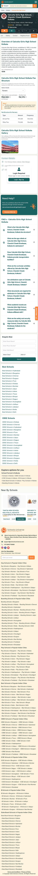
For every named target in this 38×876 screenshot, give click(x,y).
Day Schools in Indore (8, 574)
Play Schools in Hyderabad (25, 653)
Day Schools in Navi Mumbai (26, 593)
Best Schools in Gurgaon (10, 378)
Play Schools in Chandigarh (28, 675)
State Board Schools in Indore (10, 832)
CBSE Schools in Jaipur (10, 437)
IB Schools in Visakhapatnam (10, 807)
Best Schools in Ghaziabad (26, 716)
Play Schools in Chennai (9, 653)
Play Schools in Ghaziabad (26, 680)
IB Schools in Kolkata (23, 793)
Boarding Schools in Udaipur (10, 631)
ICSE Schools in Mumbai (27, 763)
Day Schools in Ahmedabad (10, 590)
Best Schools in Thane (9, 394)
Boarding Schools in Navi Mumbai (12, 639)
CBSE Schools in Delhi (10, 463)
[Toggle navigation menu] (36, 2)
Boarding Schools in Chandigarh (11, 634)
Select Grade (5, 88)
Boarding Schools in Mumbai (10, 610)
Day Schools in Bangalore (8, 566)
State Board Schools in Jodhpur (11, 842)
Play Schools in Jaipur (24, 661)
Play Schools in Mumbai (9, 656)
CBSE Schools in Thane (10, 443)
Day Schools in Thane (8, 582)
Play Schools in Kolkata (24, 651)
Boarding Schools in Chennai (28, 604)
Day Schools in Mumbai (9, 571)
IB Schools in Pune (21, 799)
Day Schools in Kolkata (24, 566)
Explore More (20, 519)
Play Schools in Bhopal (23, 667)
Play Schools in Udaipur (29, 672)
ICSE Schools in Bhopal (9, 776)
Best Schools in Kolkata (10, 383)
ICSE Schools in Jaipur (8, 771)
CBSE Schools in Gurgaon (11, 458)
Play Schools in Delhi (22, 669)
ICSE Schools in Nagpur (9, 768)
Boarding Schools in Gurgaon (10, 636)
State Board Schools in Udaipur (11, 856)
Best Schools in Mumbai (10, 386)
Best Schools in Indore (9, 391)
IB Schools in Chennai (8, 796)
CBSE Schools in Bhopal (10, 455)
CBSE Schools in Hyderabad (11, 427)
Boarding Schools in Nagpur (27, 612)
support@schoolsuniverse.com (14, 541)
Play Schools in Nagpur (23, 659)
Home (2, 10)
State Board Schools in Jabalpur (11, 837)
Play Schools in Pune (23, 656)
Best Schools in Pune (9, 381)
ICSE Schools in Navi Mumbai (27, 784)
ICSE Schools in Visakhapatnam (11, 779)
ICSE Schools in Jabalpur (25, 768)
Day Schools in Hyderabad (25, 569)
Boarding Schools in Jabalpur (10, 615)
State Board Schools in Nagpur (11, 834)
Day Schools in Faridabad (9, 595)
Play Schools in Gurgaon (9, 677)
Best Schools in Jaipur (9, 389)
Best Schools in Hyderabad (11, 371)
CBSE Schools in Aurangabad (12, 445)
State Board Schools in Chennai (11, 821)
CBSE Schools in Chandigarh (10, 749)
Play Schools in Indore (8, 659)
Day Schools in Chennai (9, 569)
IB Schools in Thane (8, 804)
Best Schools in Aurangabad (11, 402)
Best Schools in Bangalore (11, 373)
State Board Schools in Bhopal (11, 848)
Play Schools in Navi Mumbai (26, 677)
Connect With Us (9, 212)
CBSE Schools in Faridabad (10, 754)
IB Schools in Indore (8, 801)
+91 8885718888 (9, 544)
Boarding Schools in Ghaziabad (11, 644)
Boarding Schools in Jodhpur (10, 618)
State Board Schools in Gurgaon (11, 861)
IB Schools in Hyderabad (23, 796)
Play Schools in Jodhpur (9, 664)
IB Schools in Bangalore (8, 793)
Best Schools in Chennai (10, 376)
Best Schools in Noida (9, 409)
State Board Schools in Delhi (10, 850)
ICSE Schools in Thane (27, 774)
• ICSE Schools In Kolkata (9, 478)
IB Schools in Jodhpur (21, 801)
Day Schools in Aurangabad (25, 579)
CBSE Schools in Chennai (11, 424)
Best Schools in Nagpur (10, 399)
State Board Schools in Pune (10, 829)
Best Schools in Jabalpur (10, 407)
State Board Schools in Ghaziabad (12, 869)
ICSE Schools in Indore (23, 766)
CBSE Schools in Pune (10, 432)
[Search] (35, 6)
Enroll (31, 557)
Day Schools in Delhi (22, 585)
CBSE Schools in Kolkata (10, 422)
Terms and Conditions (13, 872)
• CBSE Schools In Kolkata (22, 476)
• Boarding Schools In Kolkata (10, 483)
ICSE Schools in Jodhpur (24, 771)
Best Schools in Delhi (9, 412)
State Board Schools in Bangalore (11, 815)
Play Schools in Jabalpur (9, 661)
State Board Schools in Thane (10, 845)
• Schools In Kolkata (7, 476)
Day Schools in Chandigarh (28, 590)
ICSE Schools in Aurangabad (10, 774)
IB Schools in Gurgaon (8, 809)
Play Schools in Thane (8, 667)
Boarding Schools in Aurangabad (11, 620)
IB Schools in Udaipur (26, 807)
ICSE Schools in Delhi (23, 776)
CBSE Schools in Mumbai (10, 435)
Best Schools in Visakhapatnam (11, 708)
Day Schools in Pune (23, 571)
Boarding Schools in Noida (9, 626)
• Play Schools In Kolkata (29, 481)
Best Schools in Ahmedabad (10, 710)
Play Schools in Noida (8, 669)
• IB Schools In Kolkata (24, 478)
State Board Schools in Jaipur (10, 840)
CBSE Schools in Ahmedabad (27, 746)
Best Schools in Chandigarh (28, 710)
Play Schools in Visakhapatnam (11, 672)
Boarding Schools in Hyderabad (11, 607)
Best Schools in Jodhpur (10, 404)
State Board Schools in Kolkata (11, 818)
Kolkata (8, 10)
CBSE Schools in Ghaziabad (28, 754)
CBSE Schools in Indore (10, 450)
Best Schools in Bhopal (10, 396)
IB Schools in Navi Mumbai (24, 809)
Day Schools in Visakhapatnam (11, 587)
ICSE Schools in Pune (8, 766)
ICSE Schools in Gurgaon (9, 784)
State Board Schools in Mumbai (11, 826)
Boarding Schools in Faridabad (11, 642)
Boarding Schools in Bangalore (10, 602)
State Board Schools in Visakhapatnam (13, 853)
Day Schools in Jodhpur (9, 579)
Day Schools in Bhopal (22, 582)
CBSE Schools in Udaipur (9, 746)
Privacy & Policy (26, 872)
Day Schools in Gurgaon (9, 593)
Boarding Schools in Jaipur (28, 615)
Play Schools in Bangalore (8, 651)
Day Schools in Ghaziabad (26, 595)
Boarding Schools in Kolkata (10, 604)
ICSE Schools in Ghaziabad (10, 787)
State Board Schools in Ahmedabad (12, 858)
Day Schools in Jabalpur (9, 577)
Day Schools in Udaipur (28, 587)
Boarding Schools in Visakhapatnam (12, 628)
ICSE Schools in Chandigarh (28, 782)
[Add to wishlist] (19, 30)
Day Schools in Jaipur (24, 577)
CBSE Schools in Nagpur (10, 440)
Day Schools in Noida (8, 585)
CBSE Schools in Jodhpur (10, 448)
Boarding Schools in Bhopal (27, 623)
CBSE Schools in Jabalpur (11, 453)
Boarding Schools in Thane (10, 623)
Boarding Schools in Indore (10, 612)
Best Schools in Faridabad (9, 716)
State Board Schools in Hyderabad (12, 823)
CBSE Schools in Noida (10, 461)
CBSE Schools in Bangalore (11, 430)
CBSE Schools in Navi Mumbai (11, 751)
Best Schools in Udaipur (29, 708)
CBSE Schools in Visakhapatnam (11, 743)
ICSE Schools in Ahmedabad (10, 782)
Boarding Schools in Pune (27, 610)
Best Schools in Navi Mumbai (26, 713)
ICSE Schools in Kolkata (25, 760)
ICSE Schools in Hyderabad (10, 763)
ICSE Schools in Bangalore (9, 760)
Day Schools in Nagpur (23, 574)
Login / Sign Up (19, 179)
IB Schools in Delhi (20, 804)
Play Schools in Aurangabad (26, 664)
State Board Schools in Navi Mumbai (12, 864)
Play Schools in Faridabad (9, 680)
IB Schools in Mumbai (8, 799)
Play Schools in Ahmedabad (10, 675)
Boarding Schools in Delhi (26, 626)
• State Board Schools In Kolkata (11, 481)
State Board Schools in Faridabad (12, 866)
